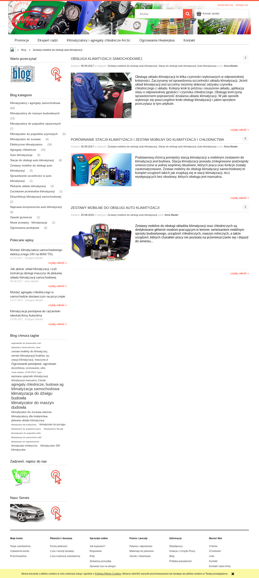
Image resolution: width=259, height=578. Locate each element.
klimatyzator (18, 449)
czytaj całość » (57, 262)
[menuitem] (21, 40)
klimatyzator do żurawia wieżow (31, 412)
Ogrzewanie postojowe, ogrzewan (33, 363)
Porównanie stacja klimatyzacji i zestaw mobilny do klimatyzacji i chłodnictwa (147, 139)
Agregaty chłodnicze (23, 149)
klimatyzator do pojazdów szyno (26, 429)
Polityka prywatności (180, 561)
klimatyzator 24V (50, 445)
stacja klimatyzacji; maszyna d (29, 359)
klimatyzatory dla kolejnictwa (29, 416)
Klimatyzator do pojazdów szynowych (34, 134)
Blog (171, 556)
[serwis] (38, 512)
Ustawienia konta (19, 551)
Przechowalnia (18, 556)
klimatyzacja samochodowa (35, 389)
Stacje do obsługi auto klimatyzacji (32, 160)
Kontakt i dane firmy (220, 566)
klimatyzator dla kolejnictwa (23, 424)
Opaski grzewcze (21, 217)
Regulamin (96, 551)
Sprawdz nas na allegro (103, 566)
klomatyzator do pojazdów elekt (26, 433)
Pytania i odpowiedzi (141, 546)
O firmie (213, 546)
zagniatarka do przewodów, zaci (26, 343)
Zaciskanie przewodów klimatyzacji (32, 191)
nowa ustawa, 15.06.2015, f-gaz (26, 372)
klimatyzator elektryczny (24, 445)
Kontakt (213, 561)
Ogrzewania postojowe (24, 227)
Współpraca (176, 546)
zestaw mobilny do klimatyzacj (29, 351)
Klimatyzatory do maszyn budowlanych (35, 113)
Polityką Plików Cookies (108, 573)
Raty (92, 556)
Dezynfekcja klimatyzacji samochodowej (35, 196)
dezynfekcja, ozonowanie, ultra (28, 368)
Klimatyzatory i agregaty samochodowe (35, 103)
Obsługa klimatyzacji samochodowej (106, 59)
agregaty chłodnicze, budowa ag (37, 384)
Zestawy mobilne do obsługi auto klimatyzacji (132, 66)
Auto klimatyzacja (21, 155)
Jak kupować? (97, 546)
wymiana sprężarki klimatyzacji (29, 376)
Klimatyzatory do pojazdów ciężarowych (35, 123)
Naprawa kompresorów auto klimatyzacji (36, 207)
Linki (211, 556)
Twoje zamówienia (20, 546)
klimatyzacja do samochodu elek (26, 437)
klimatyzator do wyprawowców (25, 441)
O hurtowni (215, 551)
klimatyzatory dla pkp (53, 429)
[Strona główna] (30, 20)
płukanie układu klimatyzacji (27, 420)
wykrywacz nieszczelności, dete (25, 347)
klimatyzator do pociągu (52, 424)
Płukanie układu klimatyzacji (28, 186)
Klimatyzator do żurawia (25, 139)
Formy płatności (58, 546)
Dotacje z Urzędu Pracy (182, 551)
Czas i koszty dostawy (62, 551)
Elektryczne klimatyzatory (26, 144)
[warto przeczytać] (38, 73)
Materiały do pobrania (142, 551)
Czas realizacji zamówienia (65, 556)
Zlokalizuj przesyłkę (100, 561)
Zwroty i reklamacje (140, 556)
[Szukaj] (187, 13)
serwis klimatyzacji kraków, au (30, 355)
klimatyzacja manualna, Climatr (28, 380)
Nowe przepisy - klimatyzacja (28, 222)
